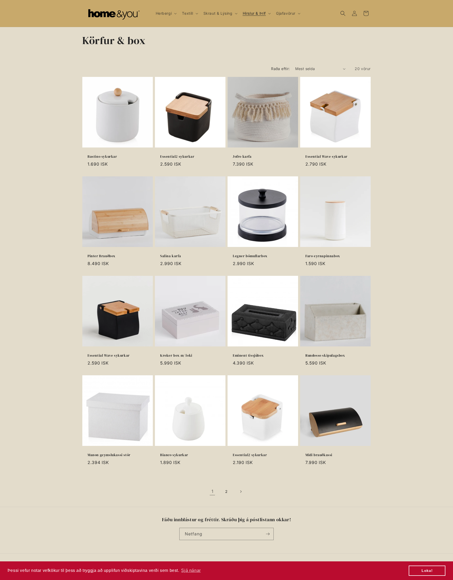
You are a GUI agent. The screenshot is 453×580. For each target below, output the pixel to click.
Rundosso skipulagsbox (325, 356)
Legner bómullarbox (250, 256)
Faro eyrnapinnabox (322, 256)
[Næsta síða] (240, 491)
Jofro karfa (242, 157)
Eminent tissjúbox (248, 356)
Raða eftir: (280, 68)
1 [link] (212, 491)
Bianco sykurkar (174, 455)
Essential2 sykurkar (177, 157)
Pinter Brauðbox (101, 256)
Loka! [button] (427, 570)
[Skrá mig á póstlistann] (267, 534)
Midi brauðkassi (318, 455)
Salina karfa (170, 256)
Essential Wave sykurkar (326, 157)
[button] (166, 13)
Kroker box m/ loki (176, 356)
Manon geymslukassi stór (109, 455)
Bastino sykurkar (102, 157)
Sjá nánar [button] (191, 570)
